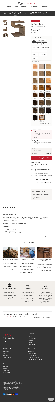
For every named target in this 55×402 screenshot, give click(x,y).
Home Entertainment (34, 6)
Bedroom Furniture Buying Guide (35, 359)
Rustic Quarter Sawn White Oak (41, 47)
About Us (30, 336)
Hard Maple (43, 54)
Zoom (37, 64)
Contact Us (30, 340)
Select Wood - (37, 37)
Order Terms (42, 186)
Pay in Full (36, 141)
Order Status (5, 355)
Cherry (44, 43)
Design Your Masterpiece (42, 179)
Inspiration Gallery (32, 353)
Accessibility (5, 368)
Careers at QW (31, 344)
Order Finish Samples (37, 124)
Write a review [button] (37, 317)
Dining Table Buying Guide (34, 357)
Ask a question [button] (46, 317)
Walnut (35, 58)
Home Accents (44, 6)
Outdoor (24, 9)
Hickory (35, 54)
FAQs (4, 353)
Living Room (9, 6)
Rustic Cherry (36, 43)
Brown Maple (41, 40)
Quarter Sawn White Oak (39, 51)
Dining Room (24, 6)
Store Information (32, 338)
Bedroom (16, 6)
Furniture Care (6, 351)
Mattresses (30, 9)
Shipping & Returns (7, 357)
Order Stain (30, 342)
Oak (34, 40)
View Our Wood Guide (47, 123)
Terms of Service (6, 372)
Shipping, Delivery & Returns (42, 182)
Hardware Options (32, 355)
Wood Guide (31, 351)
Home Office (17, 9)
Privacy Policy (6, 370)
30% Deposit (37, 131)
